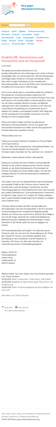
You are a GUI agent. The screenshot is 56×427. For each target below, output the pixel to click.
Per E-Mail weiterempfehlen (14, 311)
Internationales (8, 37)
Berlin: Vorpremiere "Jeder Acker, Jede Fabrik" (31, 279)
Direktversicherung (36, 31)
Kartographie (28, 37)
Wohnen (30, 44)
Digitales (22, 31)
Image (36, 34)
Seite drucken (22, 308)
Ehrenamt (6, 34)
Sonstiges (29, 40)
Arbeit (14, 31)
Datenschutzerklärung (29, 417)
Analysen (6, 31)
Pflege (4, 40)
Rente (20, 40)
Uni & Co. (6, 44)
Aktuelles (30, 414)
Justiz (18, 37)
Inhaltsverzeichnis (43, 414)
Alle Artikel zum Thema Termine (15, 295)
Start (14, 414)
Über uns (21, 414)
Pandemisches (42, 37)
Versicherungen (18, 44)
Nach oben (8, 308)
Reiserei (12, 40)
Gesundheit (27, 34)
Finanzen (16, 34)
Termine (39, 40)
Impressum (14, 417)
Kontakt (5, 417)
